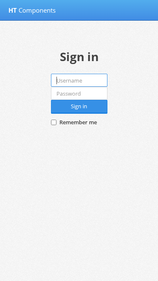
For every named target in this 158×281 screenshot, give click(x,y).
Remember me (78, 122)
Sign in (79, 106)
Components (32, 10)
